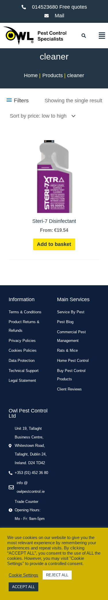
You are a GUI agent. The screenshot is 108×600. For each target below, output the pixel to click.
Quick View (54, 207)
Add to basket (54, 244)
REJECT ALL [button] (57, 575)
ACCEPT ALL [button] (23, 587)
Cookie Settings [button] (23, 575)
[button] (84, 36)
